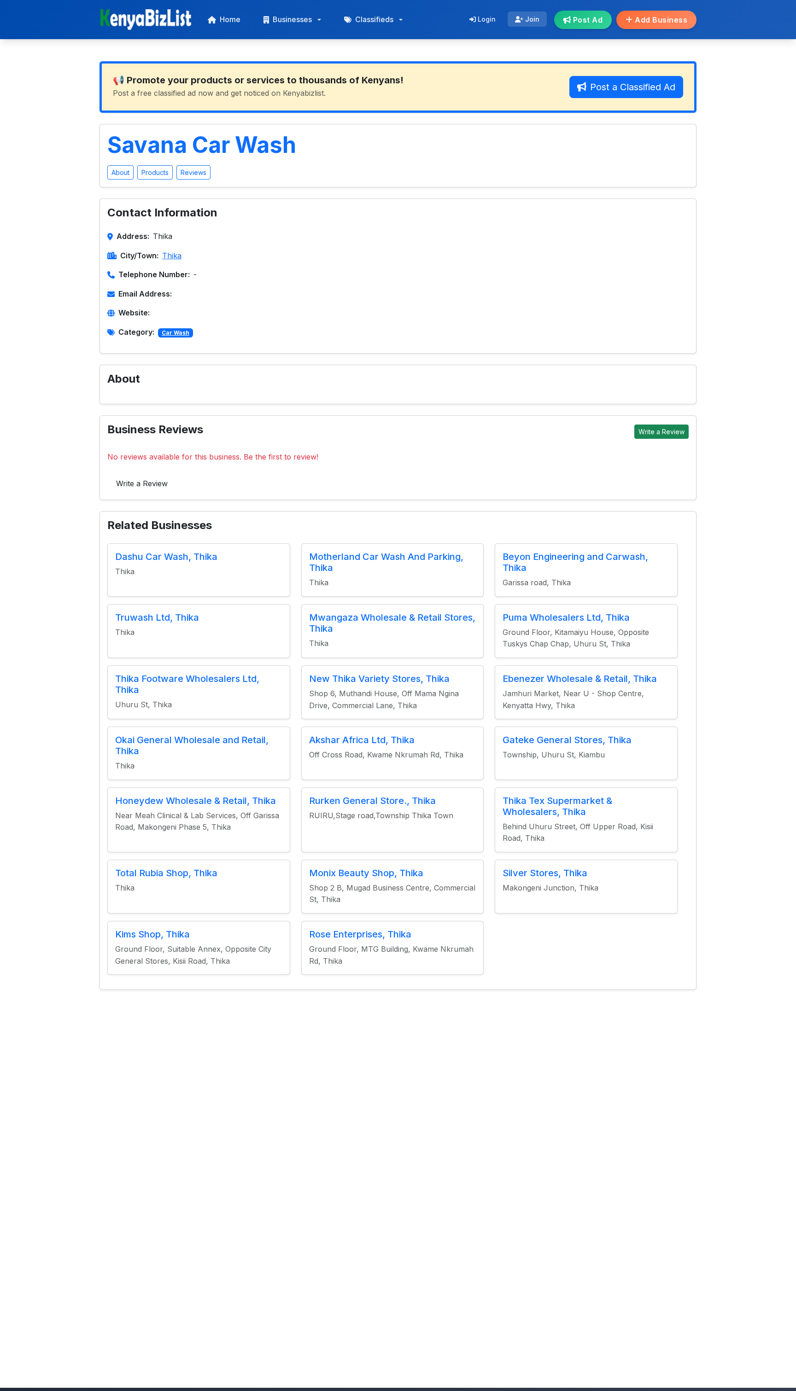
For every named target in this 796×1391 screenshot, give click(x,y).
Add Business (660, 19)
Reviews (193, 172)
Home (230, 19)
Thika (171, 255)
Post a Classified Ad (632, 87)
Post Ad (587, 19)
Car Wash (175, 332)
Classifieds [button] (374, 19)
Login (486, 19)
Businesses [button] (292, 19)
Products (155, 172)
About (120, 172)
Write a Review (661, 432)
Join (531, 19)
